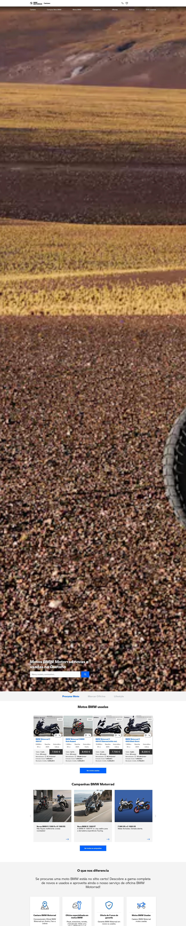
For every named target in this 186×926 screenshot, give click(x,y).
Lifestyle (119, 696)
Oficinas (115, 10)
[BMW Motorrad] (36, 3)
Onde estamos (151, 10)
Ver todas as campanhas (93, 848)
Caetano (33, 10)
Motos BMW (77, 10)
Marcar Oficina (96, 696)
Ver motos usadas (93, 770)
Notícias (132, 10)
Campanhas (97, 10)
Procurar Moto (70, 696)
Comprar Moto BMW (54, 10)
